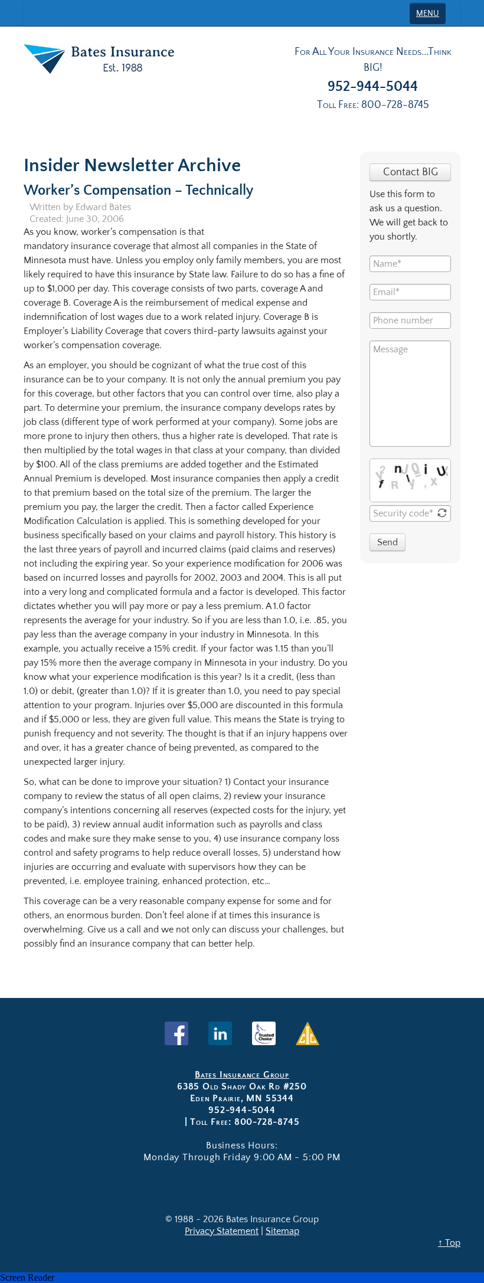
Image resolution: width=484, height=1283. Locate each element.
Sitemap (282, 1231)
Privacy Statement (222, 1231)
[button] (242, 1277)
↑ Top (449, 1243)
